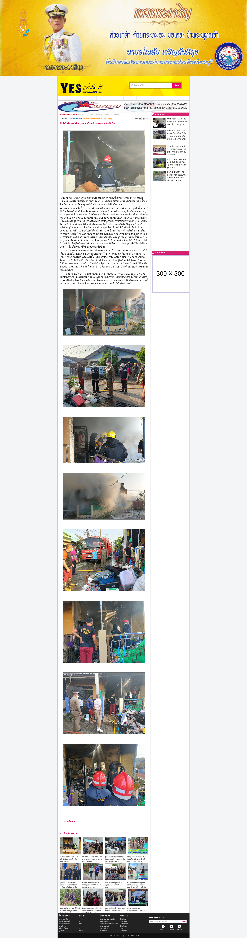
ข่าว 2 (81, 921)
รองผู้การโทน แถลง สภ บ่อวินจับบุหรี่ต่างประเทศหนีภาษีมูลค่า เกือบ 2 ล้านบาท (137, 859)
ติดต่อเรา (156, 98)
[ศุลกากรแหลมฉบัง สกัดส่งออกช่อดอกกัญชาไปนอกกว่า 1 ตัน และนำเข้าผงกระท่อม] (115, 854)
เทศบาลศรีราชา (105, 921)
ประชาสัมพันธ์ (130, 98)
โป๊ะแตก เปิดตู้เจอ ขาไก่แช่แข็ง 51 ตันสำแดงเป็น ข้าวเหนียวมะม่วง (69, 859)
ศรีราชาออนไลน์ (64, 924)
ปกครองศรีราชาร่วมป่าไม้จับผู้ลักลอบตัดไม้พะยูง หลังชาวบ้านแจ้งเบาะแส (70, 910)
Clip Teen (123, 931)
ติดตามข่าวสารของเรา (156, 918)
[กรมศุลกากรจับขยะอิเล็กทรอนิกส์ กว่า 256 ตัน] (138, 905)
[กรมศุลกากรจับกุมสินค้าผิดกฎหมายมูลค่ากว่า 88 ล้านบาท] (115, 880)
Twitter (171, 929)
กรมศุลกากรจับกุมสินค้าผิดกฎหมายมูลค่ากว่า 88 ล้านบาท (113, 885)
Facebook (163, 929)
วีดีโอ (120, 98)
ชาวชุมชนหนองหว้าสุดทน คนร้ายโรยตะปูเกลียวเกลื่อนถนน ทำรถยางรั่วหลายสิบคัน (136, 885)
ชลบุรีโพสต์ (62, 926)
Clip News (123, 926)
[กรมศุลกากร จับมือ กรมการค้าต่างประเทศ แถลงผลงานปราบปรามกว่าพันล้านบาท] (93, 854)
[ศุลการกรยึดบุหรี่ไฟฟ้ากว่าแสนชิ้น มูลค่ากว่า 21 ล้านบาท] (115, 905)
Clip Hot (123, 919)
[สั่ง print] (140, 118)
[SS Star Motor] (123, 111)
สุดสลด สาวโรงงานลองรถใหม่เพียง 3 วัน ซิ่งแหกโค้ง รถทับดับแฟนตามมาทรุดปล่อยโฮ (170, 136)
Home (62, 114)
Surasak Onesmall (75, 119)
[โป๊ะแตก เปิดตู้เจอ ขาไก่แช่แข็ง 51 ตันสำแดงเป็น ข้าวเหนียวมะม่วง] (70, 854)
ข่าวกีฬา (112, 98)
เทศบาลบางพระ (105, 926)
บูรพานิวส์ (62, 931)
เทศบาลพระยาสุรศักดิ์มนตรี (109, 924)
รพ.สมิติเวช (103, 931)
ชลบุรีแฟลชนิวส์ (64, 921)
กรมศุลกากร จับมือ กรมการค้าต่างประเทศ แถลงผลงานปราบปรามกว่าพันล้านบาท (92, 859)
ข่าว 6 (81, 931)
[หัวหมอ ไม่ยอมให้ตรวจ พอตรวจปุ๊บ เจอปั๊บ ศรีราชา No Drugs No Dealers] (93, 880)
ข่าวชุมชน (101, 98)
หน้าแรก (62, 98)
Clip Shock (124, 924)
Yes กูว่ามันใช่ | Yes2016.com (130, 935)
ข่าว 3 (81, 924)
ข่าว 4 (81, 926)
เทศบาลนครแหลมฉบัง (107, 919)
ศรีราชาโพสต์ (63, 928)
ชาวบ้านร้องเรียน (144, 98)
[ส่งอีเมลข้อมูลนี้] (136, 118)
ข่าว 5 (81, 928)
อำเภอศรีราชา (104, 928)
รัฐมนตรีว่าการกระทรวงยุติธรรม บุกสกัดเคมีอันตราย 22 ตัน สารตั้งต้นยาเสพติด (69, 885)
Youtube (179, 929)
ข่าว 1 (81, 919)
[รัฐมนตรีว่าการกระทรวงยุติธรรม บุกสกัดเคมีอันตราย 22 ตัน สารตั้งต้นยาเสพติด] (70, 880)
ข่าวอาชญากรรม (74, 98)
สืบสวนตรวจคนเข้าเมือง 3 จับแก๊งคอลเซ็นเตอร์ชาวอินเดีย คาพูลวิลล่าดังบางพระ (92, 910)
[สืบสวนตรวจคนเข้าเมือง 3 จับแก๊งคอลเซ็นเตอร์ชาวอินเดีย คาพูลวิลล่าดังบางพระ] (93, 905)
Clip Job (123, 928)
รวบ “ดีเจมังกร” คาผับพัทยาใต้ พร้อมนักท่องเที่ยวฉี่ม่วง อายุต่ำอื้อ (177, 122)
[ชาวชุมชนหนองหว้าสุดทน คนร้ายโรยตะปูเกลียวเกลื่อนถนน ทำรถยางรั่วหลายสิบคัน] (138, 880)
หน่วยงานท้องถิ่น (89, 98)
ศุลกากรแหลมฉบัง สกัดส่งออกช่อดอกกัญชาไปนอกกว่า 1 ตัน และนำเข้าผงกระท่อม (115, 859)
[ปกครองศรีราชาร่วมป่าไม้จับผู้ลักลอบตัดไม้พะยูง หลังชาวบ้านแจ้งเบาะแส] (70, 905)
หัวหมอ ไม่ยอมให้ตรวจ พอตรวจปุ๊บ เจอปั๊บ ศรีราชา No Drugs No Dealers (91, 885)
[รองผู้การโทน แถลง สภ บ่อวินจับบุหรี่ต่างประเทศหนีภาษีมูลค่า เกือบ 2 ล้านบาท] (138, 854)
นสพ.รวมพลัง (63, 919)
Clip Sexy (123, 921)
